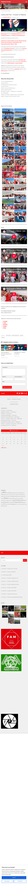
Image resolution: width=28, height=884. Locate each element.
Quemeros (19, 502)
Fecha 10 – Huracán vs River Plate (9, 587)
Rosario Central (7, 44)
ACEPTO (14, 877)
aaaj (1, 492)
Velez (26, 504)
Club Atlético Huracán (15, 33)
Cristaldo (2, 498)
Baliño (17, 492)
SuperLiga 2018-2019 (5, 425)
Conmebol (21, 494)
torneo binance (22, 504)
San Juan (2, 337)
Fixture (13, 498)
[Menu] (26, 1)
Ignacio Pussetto (18, 63)
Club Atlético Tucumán (9, 48)
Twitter (4, 323)
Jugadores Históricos (5, 412)
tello (15, 504)
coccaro (16, 494)
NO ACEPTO (20, 881)
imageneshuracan (7, 17)
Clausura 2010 (13, 494)
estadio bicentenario (15, 335)
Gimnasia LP (9, 42)
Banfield (20, 40)
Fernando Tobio (22, 59)
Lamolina (10, 500)
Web (3, 381)
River (2, 504)
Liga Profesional (17, 500)
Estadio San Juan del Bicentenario (18, 35)
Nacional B (6, 502)
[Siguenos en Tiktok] (26, 393)
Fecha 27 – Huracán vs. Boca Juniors (8, 418)
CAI (24, 492)
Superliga (12, 504)
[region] (14, 874)
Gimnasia (18, 498)
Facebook (5, 321)
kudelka (7, 500)
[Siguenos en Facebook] (17, 393)
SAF (4, 504)
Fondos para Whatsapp (6, 415)
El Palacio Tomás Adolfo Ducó (7, 417)
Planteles (3, 413)
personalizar (7, 881)
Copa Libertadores (7, 496)
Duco (6, 498)
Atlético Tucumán (14, 40)
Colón (5, 42)
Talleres (12, 44)
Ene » (5, 447)
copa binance (8, 335)
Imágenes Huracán (6, 1)
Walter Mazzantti (10, 63)
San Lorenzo (7, 504)
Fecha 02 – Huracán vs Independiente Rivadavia (12, 597)
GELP (16, 498)
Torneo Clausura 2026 (6, 575)
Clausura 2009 (8, 494)
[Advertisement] (14, 469)
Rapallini (24, 502)
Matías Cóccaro (4, 70)
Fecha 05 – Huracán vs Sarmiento (9, 590)
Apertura (10, 492)
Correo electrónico (18, 376)
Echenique (10, 498)
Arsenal (9, 40)
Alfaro (7, 492)
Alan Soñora (23, 61)
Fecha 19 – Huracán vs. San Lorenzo (8, 423)
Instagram (5, 324)
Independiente (16, 42)
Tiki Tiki (17, 504)
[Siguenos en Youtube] (22, 393)
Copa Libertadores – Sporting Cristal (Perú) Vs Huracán (6, 354)
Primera (13, 502)
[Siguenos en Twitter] (19, 393)
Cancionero (3, 410)
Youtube (5, 326)
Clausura (3, 494)
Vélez (16, 44)
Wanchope (3, 505)
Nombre (4, 376)
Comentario (5, 367)
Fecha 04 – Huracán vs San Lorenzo (9, 594)
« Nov (2, 447)
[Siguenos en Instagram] (24, 393)
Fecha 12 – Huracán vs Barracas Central (10, 584)
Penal (10, 502)
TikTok (4, 327)
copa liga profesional (14, 496)
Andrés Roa (16, 69)
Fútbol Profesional (5, 10)
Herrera (21, 498)
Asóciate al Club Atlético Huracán (8, 422)
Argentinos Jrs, (4, 40)
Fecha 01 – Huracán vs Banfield (8, 571)
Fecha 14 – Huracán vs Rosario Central (10, 581)
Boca (22, 492)
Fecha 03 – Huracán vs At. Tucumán (9, 568)
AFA (4, 492)
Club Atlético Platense (5, 35)
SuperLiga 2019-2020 (5, 420)
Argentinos (14, 492)
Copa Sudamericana (22, 496)
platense (21, 335)
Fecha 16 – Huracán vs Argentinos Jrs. (10, 578)
